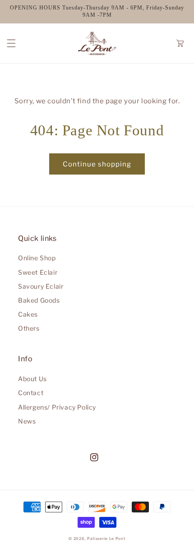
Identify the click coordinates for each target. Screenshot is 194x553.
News (27, 421)
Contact (30, 392)
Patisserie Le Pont (106, 538)
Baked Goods (39, 300)
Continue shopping (97, 164)
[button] (11, 43)
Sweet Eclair (37, 272)
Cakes (28, 314)
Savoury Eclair (40, 286)
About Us (32, 378)
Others (29, 328)
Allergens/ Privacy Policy (57, 407)
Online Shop (37, 258)
